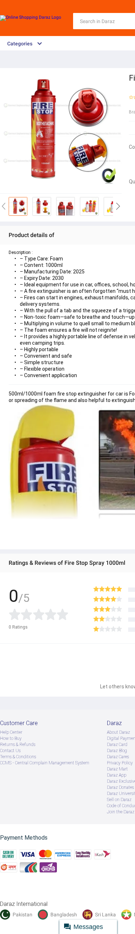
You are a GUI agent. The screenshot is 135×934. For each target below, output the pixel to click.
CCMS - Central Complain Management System (44, 762)
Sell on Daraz (119, 799)
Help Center (11, 732)
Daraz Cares (118, 756)
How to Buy (11, 738)
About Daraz (118, 732)
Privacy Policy (120, 762)
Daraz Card (117, 744)
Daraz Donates (120, 787)
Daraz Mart (117, 769)
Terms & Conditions (18, 756)
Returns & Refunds (17, 744)
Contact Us (10, 750)
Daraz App (116, 775)
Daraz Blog (117, 750)
